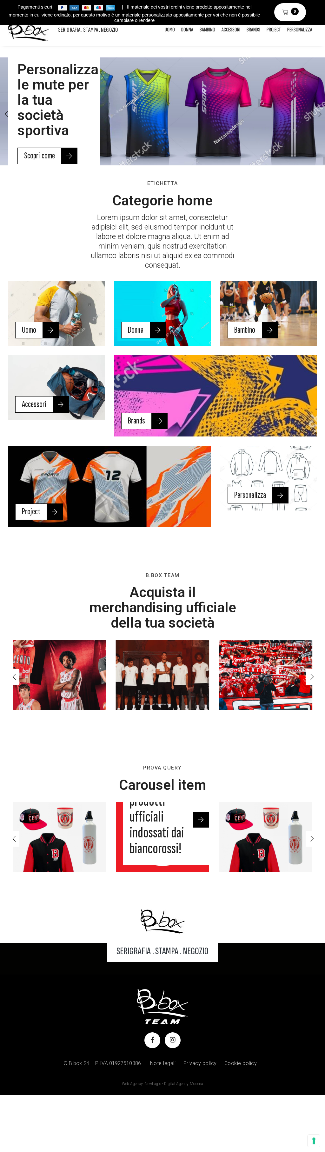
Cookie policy (240, 1063)
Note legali (163, 1063)
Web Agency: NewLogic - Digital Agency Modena (162, 1084)
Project (274, 29)
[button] (319, 114)
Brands (253, 29)
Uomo (170, 29)
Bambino (207, 29)
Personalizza (299, 29)
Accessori (231, 29)
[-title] (59, 837)
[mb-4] (163, 921)
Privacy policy (200, 1063)
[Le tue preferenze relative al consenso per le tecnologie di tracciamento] (314, 1141)
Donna (187, 29)
